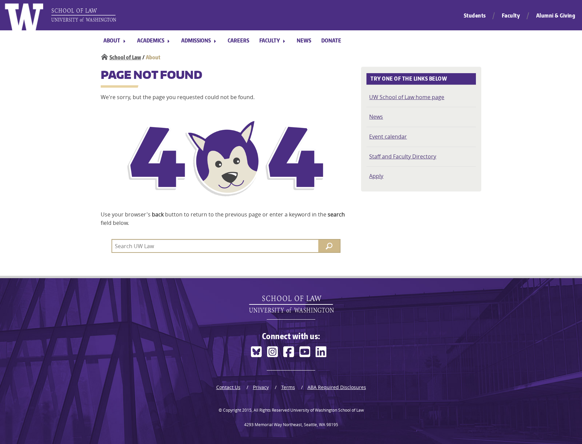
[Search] (329, 246)
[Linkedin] (321, 352)
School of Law (125, 57)
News (304, 40)
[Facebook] (288, 352)
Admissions (196, 40)
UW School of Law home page (406, 97)
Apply (376, 176)
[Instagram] (272, 352)
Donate (331, 40)
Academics (150, 40)
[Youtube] (304, 352)
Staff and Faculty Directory (402, 156)
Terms (288, 387)
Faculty (511, 15)
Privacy (261, 387)
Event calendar (388, 136)
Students (475, 15)
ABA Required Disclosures (337, 387)
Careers (238, 40)
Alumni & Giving (556, 15)
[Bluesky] (256, 352)
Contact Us (228, 387)
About (111, 40)
